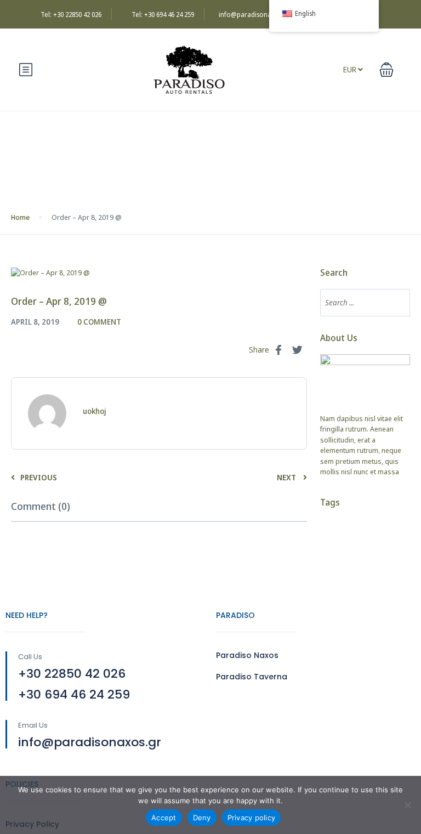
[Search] (396, 303)
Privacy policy (251, 817)
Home (20, 217)
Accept (164, 817)
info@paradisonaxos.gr (254, 14)
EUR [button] (350, 69)
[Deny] (407, 804)
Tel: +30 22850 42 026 (71, 14)
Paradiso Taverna (251, 676)
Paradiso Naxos (247, 655)
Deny (202, 817)
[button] (386, 70)
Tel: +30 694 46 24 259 (163, 14)
